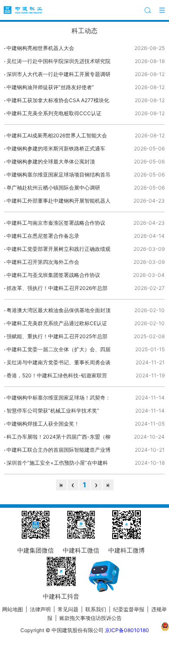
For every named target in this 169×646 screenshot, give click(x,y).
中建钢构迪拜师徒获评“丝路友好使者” (50, 87)
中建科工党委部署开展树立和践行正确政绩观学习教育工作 (58, 251)
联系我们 (95, 609)
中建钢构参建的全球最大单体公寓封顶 (50, 161)
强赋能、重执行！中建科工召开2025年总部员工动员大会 (56, 338)
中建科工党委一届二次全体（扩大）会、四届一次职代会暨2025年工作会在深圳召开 (58, 351)
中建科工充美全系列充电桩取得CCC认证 (53, 113)
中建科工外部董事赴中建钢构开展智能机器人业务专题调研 (58, 202)
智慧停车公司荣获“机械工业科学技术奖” (52, 410)
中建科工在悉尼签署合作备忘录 (42, 236)
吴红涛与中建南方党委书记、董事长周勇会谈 (58, 362)
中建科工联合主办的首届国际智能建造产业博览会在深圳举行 (58, 451)
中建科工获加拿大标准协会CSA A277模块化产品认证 (57, 102)
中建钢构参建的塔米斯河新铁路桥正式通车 (55, 148)
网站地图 (12, 609)
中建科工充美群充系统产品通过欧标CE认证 (56, 323)
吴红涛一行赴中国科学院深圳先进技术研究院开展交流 (58, 63)
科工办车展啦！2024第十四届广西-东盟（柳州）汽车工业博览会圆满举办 (58, 438)
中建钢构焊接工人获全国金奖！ (42, 423)
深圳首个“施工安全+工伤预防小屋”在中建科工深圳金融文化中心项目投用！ (57, 465)
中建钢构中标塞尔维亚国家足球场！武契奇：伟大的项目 (58, 399)
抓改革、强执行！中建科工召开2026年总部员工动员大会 (56, 290)
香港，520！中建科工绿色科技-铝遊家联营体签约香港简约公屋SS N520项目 (56, 377)
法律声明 (40, 609)
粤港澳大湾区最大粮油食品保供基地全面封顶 (58, 310)
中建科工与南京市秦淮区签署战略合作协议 (55, 223)
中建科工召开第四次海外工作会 (42, 262)
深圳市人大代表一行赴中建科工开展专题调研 (58, 74)
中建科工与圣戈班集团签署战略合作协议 (53, 275)
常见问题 (68, 609)
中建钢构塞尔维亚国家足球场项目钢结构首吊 (58, 174)
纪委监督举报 (128, 609)
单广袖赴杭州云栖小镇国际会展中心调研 (53, 187)
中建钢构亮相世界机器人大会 (40, 48)
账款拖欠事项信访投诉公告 (90, 618)
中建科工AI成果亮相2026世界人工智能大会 (56, 135)
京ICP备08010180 (127, 630)
